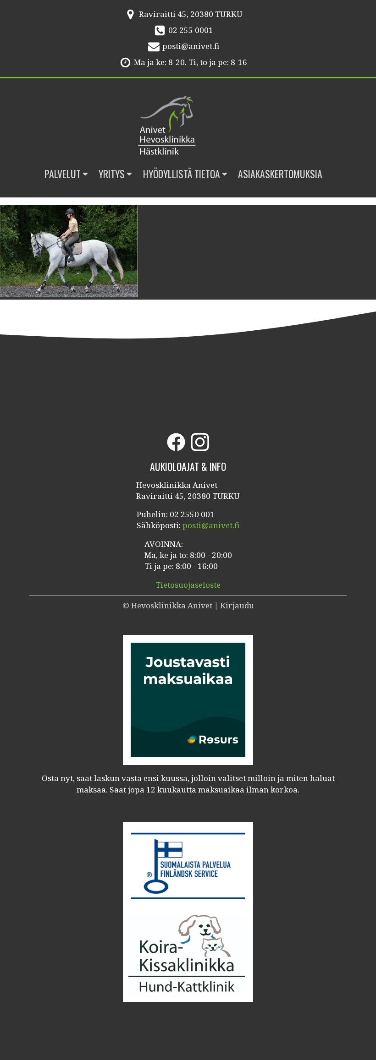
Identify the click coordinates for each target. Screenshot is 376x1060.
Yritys (112, 174)
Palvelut (62, 174)
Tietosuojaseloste (188, 584)
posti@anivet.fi (190, 46)
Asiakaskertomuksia (280, 174)
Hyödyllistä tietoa (181, 174)
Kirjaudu (237, 605)
